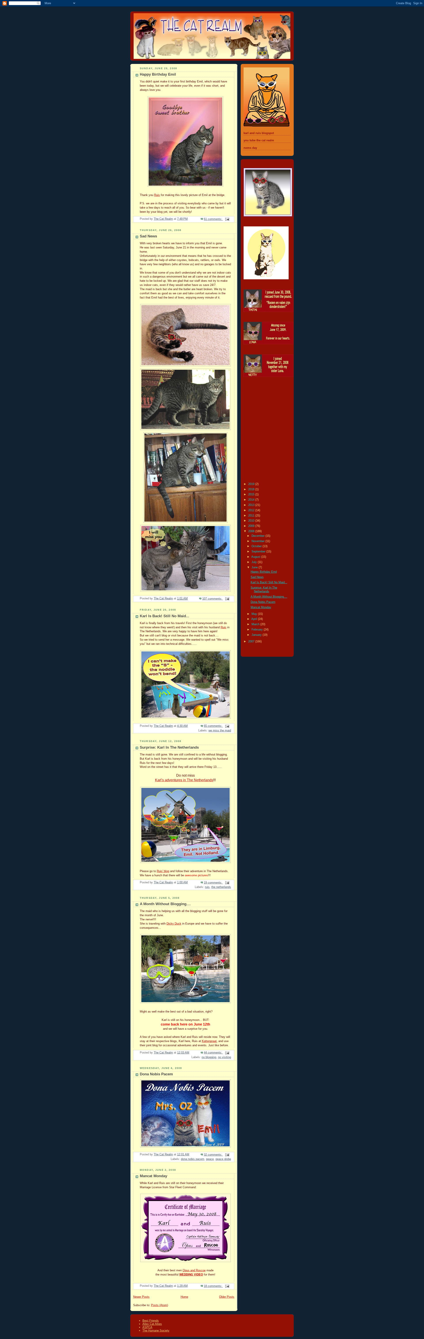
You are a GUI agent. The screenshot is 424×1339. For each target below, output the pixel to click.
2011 (251, 515)
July (255, 562)
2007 (251, 641)
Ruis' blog (163, 871)
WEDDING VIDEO (191, 1274)
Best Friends (150, 1320)
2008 (251, 531)
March (256, 624)
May (255, 613)
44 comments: (213, 1052)
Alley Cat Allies (152, 1324)
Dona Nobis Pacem (156, 1074)
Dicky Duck (174, 923)
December (258, 535)
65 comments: (213, 725)
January (257, 634)
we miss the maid (219, 730)
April (254, 619)
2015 (251, 494)
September (259, 551)
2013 (251, 505)
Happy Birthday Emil (158, 74)
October (257, 546)
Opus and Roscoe (194, 1270)
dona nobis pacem (192, 1159)
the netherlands (221, 887)
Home (184, 1296)
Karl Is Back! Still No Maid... (164, 616)
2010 (251, 520)
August (256, 556)
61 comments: (213, 219)
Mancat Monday (153, 1176)
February (258, 629)
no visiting (224, 1057)
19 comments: (213, 882)
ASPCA (147, 1327)
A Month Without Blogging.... (165, 904)
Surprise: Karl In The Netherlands (169, 747)
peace (210, 1159)
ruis (207, 887)
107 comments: (212, 598)
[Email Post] (227, 219)
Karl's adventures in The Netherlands (184, 780)
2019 (251, 484)
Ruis (157, 195)
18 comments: (213, 1286)
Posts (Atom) (159, 1305)
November (258, 541)
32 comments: (213, 1154)
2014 (251, 499)
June (255, 567)
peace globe (223, 1159)
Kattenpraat (209, 1041)
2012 (251, 510)
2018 (251, 489)
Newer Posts (141, 1296)
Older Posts (226, 1296)
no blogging (209, 1057)
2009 (251, 526)
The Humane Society (155, 1330)
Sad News (148, 236)
